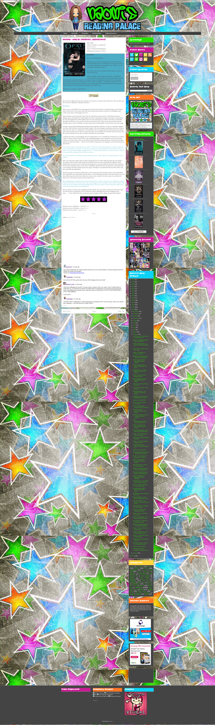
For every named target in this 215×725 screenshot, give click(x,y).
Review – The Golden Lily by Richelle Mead (140, 536)
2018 (133, 298)
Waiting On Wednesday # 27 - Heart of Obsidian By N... (140, 469)
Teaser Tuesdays (135, 594)
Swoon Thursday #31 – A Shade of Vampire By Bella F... (140, 345)
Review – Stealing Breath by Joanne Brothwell (140, 340)
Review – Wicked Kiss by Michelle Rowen (139, 375)
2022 (133, 288)
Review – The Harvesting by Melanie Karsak (140, 441)
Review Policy (96, 33)
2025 (133, 282)
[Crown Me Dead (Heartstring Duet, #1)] (139, 211)
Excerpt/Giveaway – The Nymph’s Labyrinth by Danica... (139, 393)
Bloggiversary (139, 571)
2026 (133, 279)
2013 (133, 309)
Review (73, 217)
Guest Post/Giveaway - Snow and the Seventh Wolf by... (140, 430)
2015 (133, 304)
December (136, 311)
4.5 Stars (136, 568)
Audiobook (133, 570)
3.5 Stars (140, 566)
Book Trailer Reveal (144, 574)
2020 (133, 293)
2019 (133, 295)
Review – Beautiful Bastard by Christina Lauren (140, 485)
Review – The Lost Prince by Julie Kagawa (140, 528)
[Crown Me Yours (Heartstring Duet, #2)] (139, 197)
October (135, 316)
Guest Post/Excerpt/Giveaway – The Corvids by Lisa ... (140, 421)
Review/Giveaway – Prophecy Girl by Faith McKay (139, 411)
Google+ (95, 700)
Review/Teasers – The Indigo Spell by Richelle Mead (140, 481)
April (134, 329)
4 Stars (150, 566)
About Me (74, 33)
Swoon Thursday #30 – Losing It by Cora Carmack (140, 406)
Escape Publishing (144, 577)
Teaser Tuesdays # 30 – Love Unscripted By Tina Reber (140, 366)
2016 (133, 302)
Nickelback (147, 584)
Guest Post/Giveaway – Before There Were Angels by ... (140, 446)
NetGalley (136, 584)
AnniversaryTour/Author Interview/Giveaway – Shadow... (139, 361)
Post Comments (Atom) (97, 317)
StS (142, 589)
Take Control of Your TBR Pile (143, 592)
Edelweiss (132, 577)
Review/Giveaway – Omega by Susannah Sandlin (140, 543)
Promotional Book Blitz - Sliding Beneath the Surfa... (139, 490)
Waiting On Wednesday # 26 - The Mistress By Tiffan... (140, 525)
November (136, 313)
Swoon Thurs (142, 591)
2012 (133, 556)
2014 (133, 307)
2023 (133, 286)
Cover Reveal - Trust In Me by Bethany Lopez (140, 521)
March (135, 332)
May (134, 327)
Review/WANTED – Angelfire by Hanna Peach (140, 506)
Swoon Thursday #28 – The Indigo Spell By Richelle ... (140, 517)
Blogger (111, 721)
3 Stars (132, 566)
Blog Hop (144, 570)
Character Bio (133, 576)
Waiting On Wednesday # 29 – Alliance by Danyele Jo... (140, 356)
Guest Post (145, 580)
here (87, 206)
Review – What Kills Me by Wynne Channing (140, 434)
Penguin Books (133, 585)
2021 (133, 291)
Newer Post (66, 311)
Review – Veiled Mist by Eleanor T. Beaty (139, 353)
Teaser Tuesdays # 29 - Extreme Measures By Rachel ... (139, 426)
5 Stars (69, 217)
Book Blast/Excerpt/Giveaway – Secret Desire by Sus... (140, 453)
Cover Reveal (145, 576)
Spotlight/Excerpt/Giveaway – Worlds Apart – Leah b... (140, 397)
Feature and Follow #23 (139, 546)
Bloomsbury (133, 573)
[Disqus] (94, 241)
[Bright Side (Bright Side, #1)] (139, 167)
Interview (150, 582)
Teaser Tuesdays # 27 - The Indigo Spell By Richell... (140, 532)
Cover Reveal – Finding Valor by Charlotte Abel (140, 336)
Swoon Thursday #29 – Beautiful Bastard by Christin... (139, 461)
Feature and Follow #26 (139, 400)
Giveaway (133, 581)
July (134, 322)
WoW (146, 594)
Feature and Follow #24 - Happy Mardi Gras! (139, 510)
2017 (133, 300)
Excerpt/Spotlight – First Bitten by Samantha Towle (140, 497)
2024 (133, 284)
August (135, 320)
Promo (141, 585)
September (136, 318)
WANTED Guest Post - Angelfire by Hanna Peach (140, 549)
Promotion (85, 33)
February (135, 334)
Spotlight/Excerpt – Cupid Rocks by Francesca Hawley (139, 371)
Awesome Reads (139, 139)
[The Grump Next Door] (139, 154)
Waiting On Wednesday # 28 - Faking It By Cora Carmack (140, 416)
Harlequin (132, 582)
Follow (93, 213)
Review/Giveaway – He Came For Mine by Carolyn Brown (140, 502)
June (134, 325)
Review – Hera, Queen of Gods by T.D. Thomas (139, 456)
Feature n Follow (144, 579)
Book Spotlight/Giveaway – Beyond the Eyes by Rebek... (140, 380)
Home (65, 33)
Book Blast (142, 573)
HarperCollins (141, 582)
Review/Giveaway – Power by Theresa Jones (140, 465)
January (135, 553)
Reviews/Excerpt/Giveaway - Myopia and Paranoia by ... (140, 472)
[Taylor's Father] (139, 227)
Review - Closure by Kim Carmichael (139, 403)
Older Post (121, 311)
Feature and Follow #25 (139, 450)
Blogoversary (147, 571)
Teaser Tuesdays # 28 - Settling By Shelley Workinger (139, 477)
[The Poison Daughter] (139, 182)
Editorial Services (111, 33)
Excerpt (132, 579)
